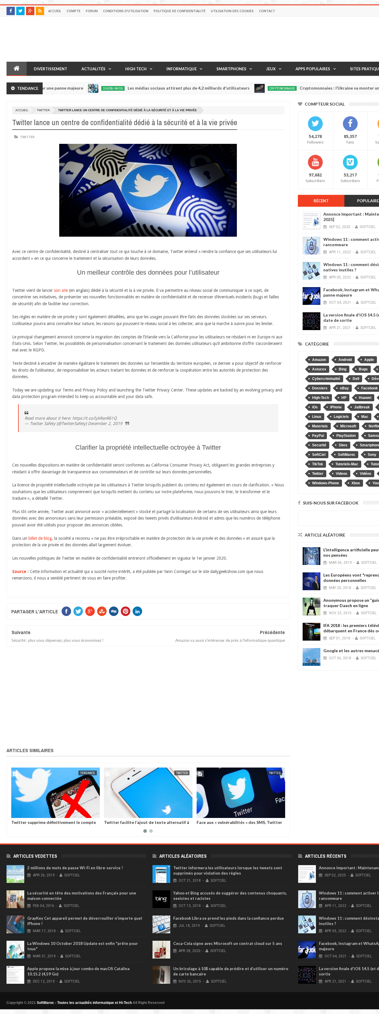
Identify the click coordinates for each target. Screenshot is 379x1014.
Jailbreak (362, 407)
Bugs (363, 369)
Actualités (93, 68)
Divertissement (50, 68)
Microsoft (348, 426)
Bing (342, 369)
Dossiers (319, 388)
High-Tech (320, 398)
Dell (356, 379)
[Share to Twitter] (23, 812)
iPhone (336, 407)
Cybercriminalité (326, 379)
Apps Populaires (313, 68)
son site (61, 290)
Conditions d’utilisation (125, 11)
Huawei (365, 398)
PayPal (318, 436)
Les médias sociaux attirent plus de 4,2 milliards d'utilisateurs (170, 87)
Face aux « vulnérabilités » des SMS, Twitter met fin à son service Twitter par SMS (239, 824)
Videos (341, 474)
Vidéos (365, 474)
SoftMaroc (346, 455)
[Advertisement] (148, 695)
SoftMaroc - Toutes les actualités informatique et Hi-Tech (84, 1003)
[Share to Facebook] (17, 812)
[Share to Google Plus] (30, 812)
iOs (315, 407)
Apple (369, 360)
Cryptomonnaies (263, 88)
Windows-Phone (325, 483)
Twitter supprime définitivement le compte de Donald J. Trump (53, 824)
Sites (343, 445)
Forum (92, 11)
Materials (320, 426)
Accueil (54, 11)
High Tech (136, 68)
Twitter (43, 110)
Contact (267, 11)
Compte (74, 11)
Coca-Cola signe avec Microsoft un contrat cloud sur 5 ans (227, 943)
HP (343, 398)
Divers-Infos (94, 88)
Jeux (271, 68)
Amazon (319, 360)
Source (19, 571)
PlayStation (346, 436)
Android (345, 360)
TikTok (317, 464)
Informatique (181, 68)
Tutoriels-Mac (346, 464)
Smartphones (231, 68)
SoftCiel (318, 455)
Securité (319, 445)
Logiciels (341, 417)
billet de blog (40, 538)
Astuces (319, 369)
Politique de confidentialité (179, 11)
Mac (364, 417)
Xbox (355, 483)
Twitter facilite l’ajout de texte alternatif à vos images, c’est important (146, 824)
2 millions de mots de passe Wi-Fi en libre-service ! (75, 867)
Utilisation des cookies (232, 11)
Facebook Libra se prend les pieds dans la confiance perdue (228, 918)
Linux (316, 417)
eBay (344, 388)
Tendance (87, 773)
